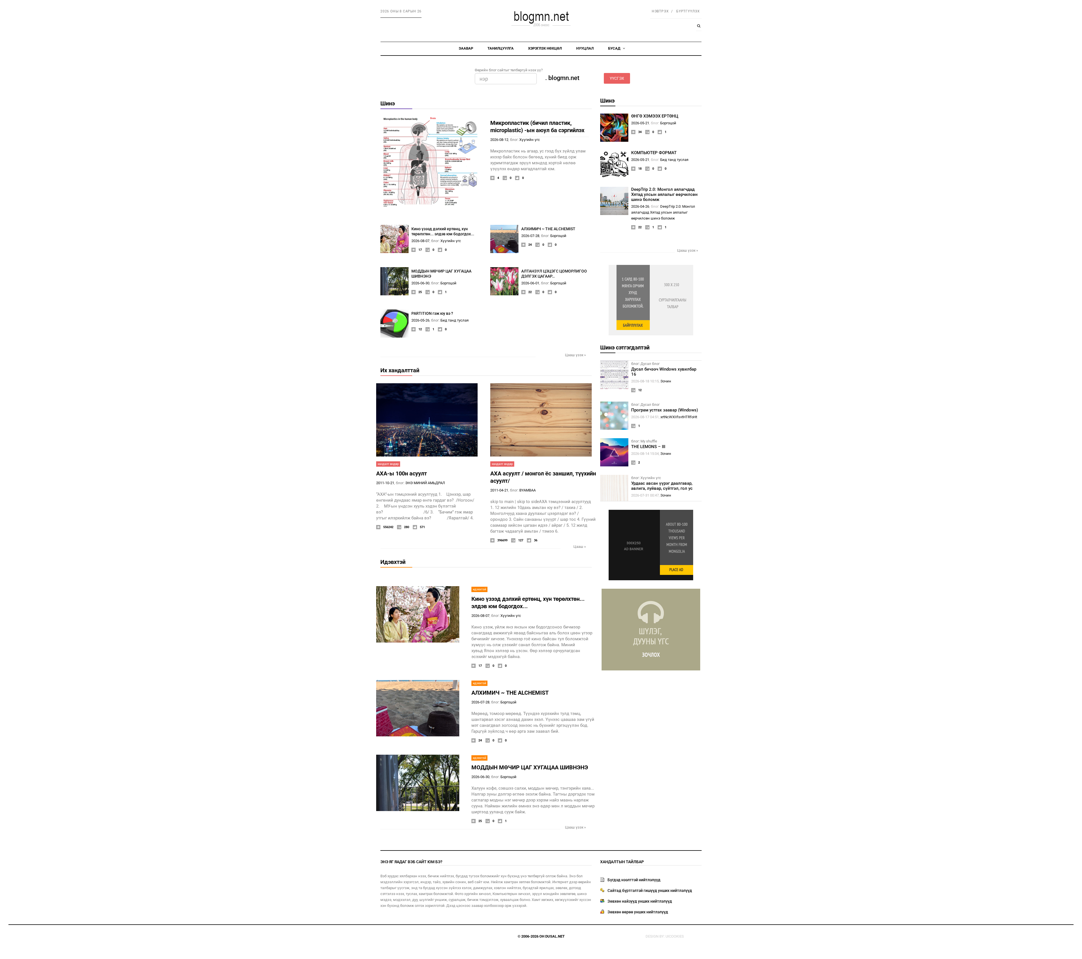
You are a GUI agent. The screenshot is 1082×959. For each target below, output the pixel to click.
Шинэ (387, 103)
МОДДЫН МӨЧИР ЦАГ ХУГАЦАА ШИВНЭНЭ (529, 767)
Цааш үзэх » (575, 355)
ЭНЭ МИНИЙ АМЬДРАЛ (425, 483)
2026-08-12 (499, 140)
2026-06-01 (530, 283)
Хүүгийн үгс (529, 140)
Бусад (614, 48)
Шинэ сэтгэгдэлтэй (624, 347)
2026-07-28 (530, 236)
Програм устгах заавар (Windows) (664, 410)
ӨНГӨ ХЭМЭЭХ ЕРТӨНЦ (654, 116)
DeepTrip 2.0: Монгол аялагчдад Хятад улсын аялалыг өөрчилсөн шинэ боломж (664, 194)
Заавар (466, 48)
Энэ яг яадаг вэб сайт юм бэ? (411, 862)
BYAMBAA (527, 490)
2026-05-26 (420, 320)
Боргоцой (558, 236)
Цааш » (579, 546)
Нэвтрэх (660, 11)
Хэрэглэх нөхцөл (545, 48)
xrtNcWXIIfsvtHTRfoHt (678, 417)
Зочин (665, 381)
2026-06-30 (420, 283)
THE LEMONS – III (648, 446)
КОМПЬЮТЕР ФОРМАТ (654, 152)
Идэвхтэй (392, 562)
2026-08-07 (420, 241)
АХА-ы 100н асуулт (401, 473)
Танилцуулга (500, 48)
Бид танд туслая (454, 320)
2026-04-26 (640, 206)
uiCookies (675, 936)
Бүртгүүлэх (688, 11)
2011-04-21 (499, 490)
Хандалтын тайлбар (622, 862)
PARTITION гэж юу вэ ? (432, 313)
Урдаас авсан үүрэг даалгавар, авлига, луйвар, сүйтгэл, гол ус (662, 486)
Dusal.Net (555, 936)
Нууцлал (585, 48)
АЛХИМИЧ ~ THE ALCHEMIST (548, 229)
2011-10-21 (385, 483)
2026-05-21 (640, 123)
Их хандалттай (399, 370)
